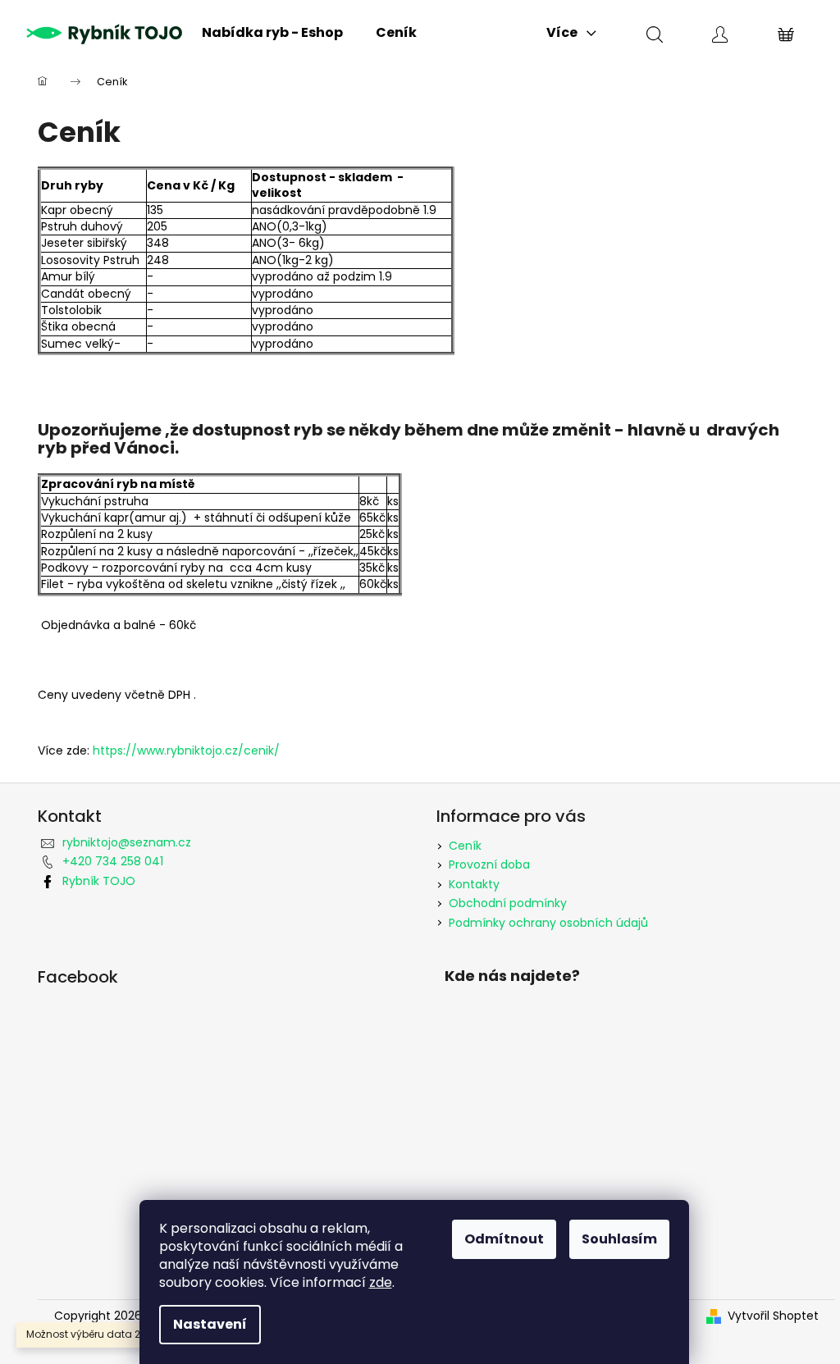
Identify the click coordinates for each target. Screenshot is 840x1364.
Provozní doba (489, 864)
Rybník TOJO (98, 881)
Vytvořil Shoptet (773, 1316)
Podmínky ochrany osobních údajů (548, 923)
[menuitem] (272, 33)
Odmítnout (504, 1238)
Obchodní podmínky (508, 903)
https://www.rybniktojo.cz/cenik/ (186, 750)
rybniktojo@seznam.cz (126, 842)
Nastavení (210, 1324)
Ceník (465, 845)
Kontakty (474, 884)
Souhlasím (619, 1238)
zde (380, 1282)
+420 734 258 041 (112, 861)
